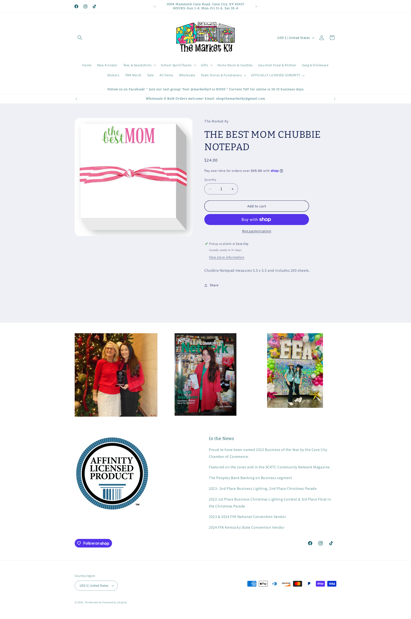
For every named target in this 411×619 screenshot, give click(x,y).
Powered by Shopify (114, 602)
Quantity (210, 180)
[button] (80, 37)
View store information (226, 257)
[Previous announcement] (155, 6)
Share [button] (214, 285)
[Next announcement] (256, 6)
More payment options (256, 231)
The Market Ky (93, 602)
